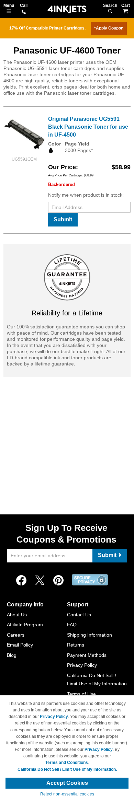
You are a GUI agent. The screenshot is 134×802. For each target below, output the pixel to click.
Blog (11, 655)
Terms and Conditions (66, 762)
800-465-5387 (23, 12)
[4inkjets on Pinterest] (58, 580)
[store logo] (67, 9)
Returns (75, 645)
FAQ (72, 624)
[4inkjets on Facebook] (21, 580)
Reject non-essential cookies (67, 794)
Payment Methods (87, 655)
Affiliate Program (25, 624)
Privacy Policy (82, 665)
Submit (63, 219)
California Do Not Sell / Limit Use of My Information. (67, 769)
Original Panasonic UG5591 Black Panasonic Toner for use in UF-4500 (88, 127)
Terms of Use (81, 694)
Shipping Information (89, 635)
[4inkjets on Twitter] (40, 580)
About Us (17, 614)
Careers (15, 635)
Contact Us (79, 614)
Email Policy (20, 645)
